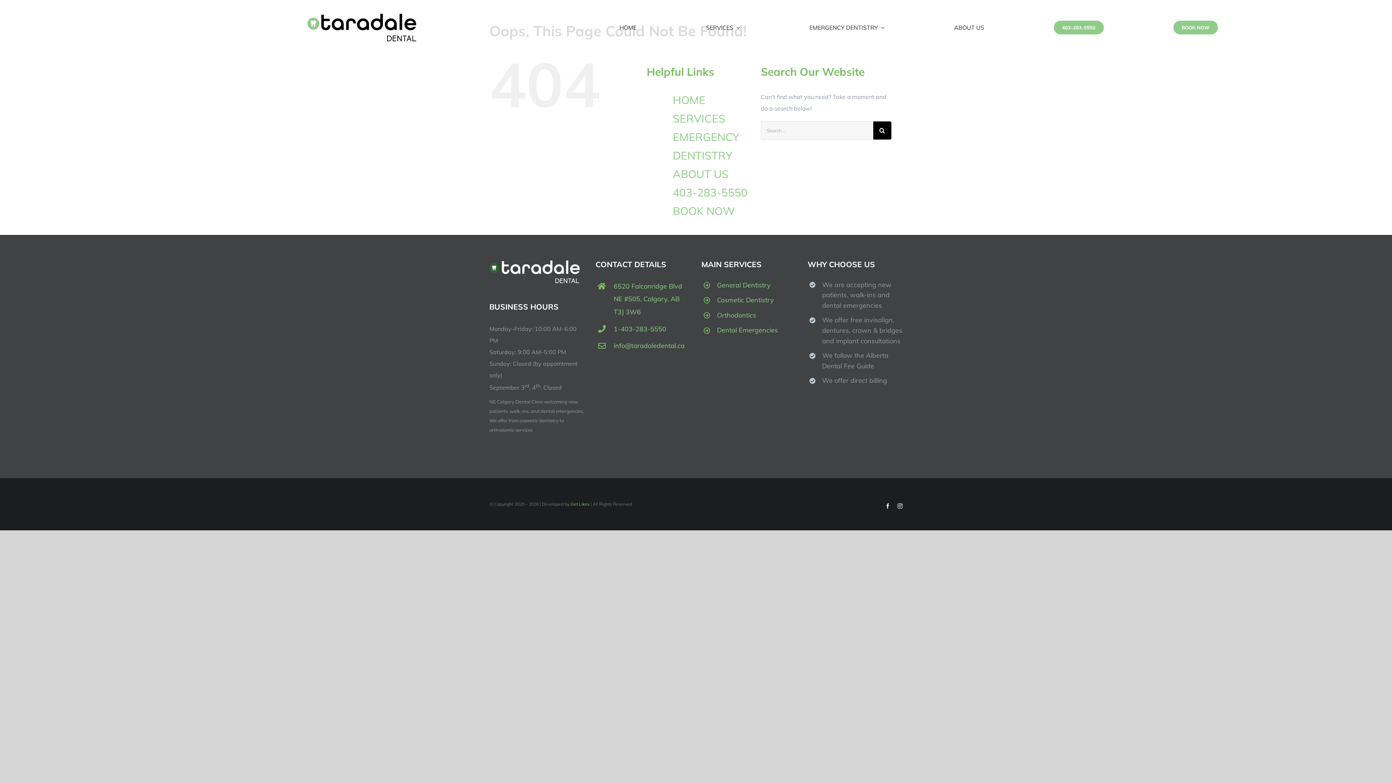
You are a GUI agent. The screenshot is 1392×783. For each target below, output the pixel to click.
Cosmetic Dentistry (745, 300)
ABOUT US (701, 174)
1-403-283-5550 (640, 329)
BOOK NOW (704, 211)
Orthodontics (736, 315)
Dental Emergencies (747, 330)
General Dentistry (744, 285)
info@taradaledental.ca (649, 345)
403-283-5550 (710, 192)
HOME (689, 100)
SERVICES (699, 118)
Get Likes (580, 504)
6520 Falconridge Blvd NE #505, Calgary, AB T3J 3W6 (648, 299)
